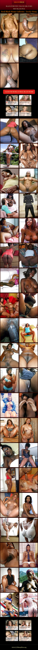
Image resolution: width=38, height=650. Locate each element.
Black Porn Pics (12, 6)
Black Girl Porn (25, 6)
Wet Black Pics (19, 9)
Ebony (19, 2)
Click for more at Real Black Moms (19, 92)
